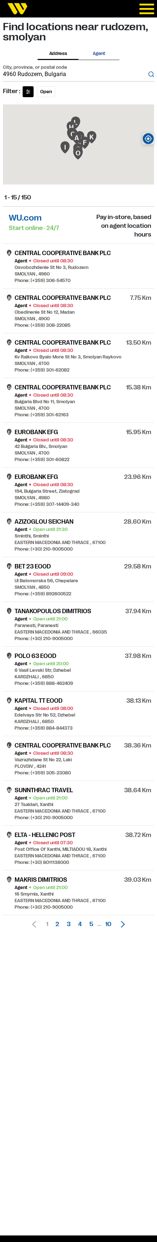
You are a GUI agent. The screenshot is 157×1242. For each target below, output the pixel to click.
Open (46, 91)
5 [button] (91, 924)
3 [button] (68, 924)
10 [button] (108, 924)
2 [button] (57, 924)
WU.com (25, 217)
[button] (121, 924)
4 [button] (80, 924)
